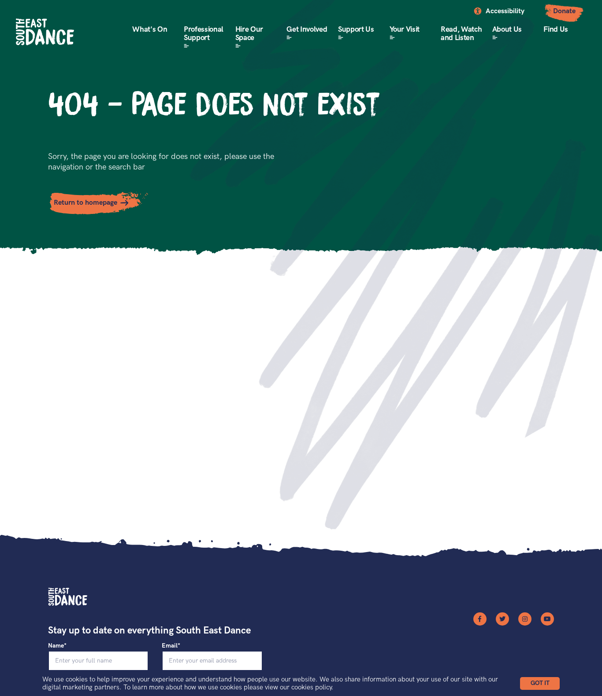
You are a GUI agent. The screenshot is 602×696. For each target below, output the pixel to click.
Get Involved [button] (306, 29)
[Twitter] (502, 619)
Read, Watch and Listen (461, 33)
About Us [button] (507, 29)
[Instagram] (524, 619)
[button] (540, 683)
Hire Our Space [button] (249, 33)
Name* (57, 645)
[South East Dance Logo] (44, 31)
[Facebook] (480, 619)
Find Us (555, 29)
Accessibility (505, 11)
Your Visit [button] (405, 29)
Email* (171, 645)
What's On (149, 29)
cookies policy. (312, 687)
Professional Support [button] (203, 33)
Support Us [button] (356, 29)
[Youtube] (547, 619)
